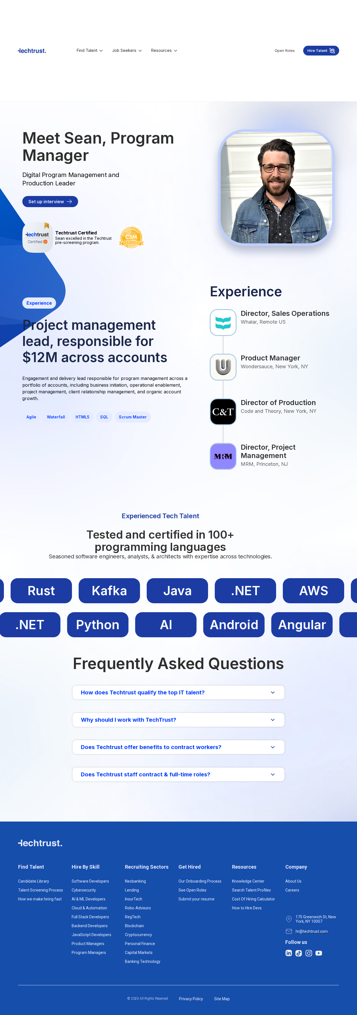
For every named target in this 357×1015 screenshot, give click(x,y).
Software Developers (90, 881)
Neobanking (135, 881)
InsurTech (133, 899)
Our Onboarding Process (199, 881)
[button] (90, 50)
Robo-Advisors (138, 908)
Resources (161, 50)
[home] (32, 51)
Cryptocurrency (138, 934)
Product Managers (88, 943)
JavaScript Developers (91, 934)
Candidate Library (33, 881)
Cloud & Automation (89, 908)
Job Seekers (124, 50)
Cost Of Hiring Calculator (253, 899)
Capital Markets (139, 952)
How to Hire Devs (247, 908)
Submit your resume (196, 899)
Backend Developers (90, 926)
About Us (293, 881)
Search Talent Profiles (251, 890)
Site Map (222, 999)
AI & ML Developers (88, 899)
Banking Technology (142, 961)
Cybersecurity (84, 890)
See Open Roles (192, 890)
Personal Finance (140, 943)
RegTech (133, 917)
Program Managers (89, 952)
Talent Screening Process (40, 890)
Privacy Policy (191, 999)
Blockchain (134, 926)
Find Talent (86, 50)
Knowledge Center (248, 881)
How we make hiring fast (40, 899)
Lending (132, 890)
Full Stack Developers (90, 917)
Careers (292, 890)
